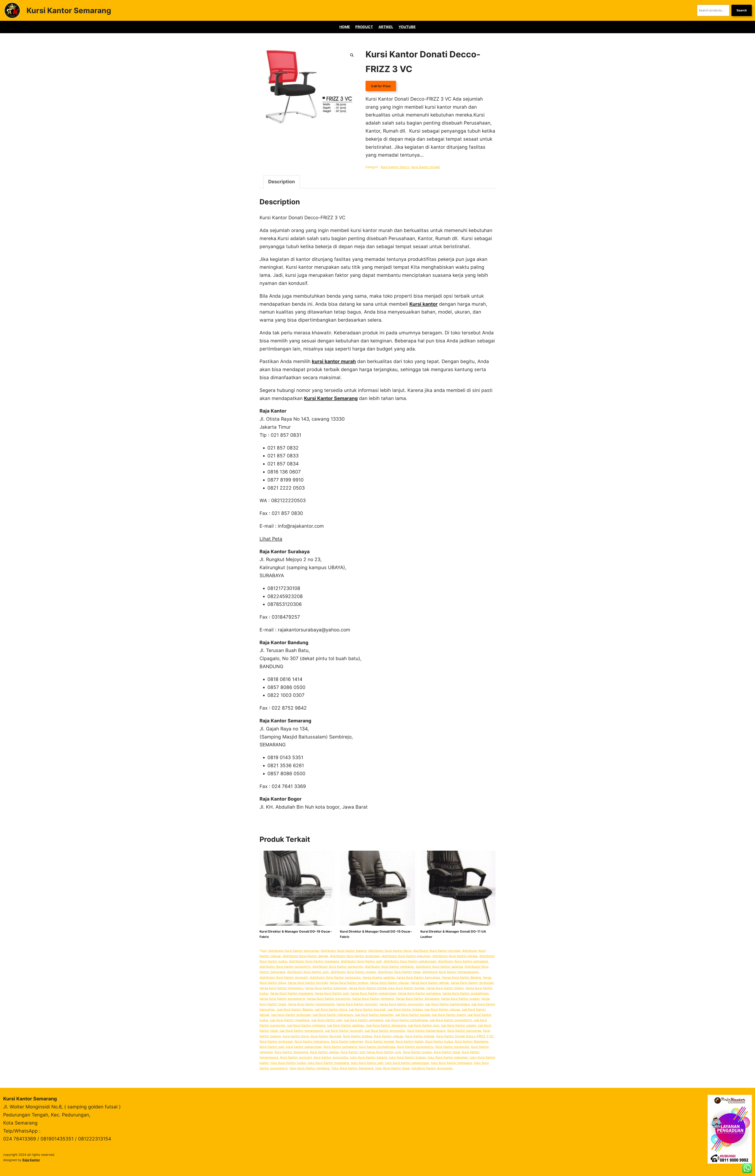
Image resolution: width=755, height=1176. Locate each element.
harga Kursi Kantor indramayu (281, 988)
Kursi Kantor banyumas (464, 1031)
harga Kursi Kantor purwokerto (282, 999)
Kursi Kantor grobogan (276, 1041)
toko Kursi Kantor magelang (328, 1063)
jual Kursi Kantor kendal (412, 1015)
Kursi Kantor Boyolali (326, 1036)
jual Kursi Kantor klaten (449, 1015)
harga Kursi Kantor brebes (349, 983)
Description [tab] (281, 181)
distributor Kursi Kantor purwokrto (285, 967)
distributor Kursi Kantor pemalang (463, 961)
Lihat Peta (271, 539)
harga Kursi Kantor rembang (373, 999)
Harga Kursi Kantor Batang (461, 977)
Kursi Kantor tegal (447, 1052)
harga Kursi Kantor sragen (460, 999)
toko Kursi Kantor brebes (407, 1057)
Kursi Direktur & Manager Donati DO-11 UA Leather (453, 934)
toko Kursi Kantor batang (368, 1057)
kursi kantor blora (296, 1036)
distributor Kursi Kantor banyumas (293, 951)
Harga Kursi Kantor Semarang (417, 999)
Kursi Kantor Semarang (69, 10)
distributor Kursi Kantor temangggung (450, 972)
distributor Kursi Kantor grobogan (355, 956)
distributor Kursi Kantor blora (389, 951)
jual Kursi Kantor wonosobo (385, 1031)
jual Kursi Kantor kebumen (374, 1015)
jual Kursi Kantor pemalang (363, 1020)
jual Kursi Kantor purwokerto (451, 1020)
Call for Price (381, 86)
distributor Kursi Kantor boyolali (436, 951)
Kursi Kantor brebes (357, 1036)
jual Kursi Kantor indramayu (333, 1015)
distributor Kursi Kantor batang (343, 951)
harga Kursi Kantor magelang (291, 993)
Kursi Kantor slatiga (324, 1052)
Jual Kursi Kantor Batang (294, 1009)
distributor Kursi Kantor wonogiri (284, 977)
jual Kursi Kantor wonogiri (344, 1031)
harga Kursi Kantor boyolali (308, 983)
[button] (351, 55)
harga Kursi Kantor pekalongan (373, 993)
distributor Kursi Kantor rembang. (389, 967)
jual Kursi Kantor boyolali (367, 1009)
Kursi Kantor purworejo (452, 1047)
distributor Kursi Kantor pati (361, 961)
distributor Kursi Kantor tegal (399, 972)
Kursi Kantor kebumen (347, 1041)
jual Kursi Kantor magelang (290, 1020)
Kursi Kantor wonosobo (331, 1057)
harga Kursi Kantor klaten (445, 988)
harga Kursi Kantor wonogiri (357, 1004)
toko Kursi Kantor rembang (310, 1068)
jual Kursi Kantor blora (331, 1009)
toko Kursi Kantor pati (367, 1063)
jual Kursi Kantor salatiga (345, 1025)
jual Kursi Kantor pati (326, 1020)
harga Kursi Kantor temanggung (311, 1004)
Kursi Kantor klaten (410, 1041)
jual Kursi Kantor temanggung (301, 1031)
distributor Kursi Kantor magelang (314, 961)
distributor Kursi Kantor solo (308, 972)
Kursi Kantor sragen (417, 1052)
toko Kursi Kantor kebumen (448, 1057)
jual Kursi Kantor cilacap (442, 1009)
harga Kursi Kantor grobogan (472, 983)
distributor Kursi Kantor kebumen (406, 956)
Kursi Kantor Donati (425, 167)
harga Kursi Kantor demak (430, 983)
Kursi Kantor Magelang (471, 1041)
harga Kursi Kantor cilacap (389, 983)
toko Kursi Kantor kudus (288, 1063)
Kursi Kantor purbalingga (377, 1047)
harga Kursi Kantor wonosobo (401, 1004)
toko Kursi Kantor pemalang (451, 1063)
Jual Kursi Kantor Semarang (386, 1025)
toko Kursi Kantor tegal (392, 1068)
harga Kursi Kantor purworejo (329, 999)
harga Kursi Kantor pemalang (419, 993)
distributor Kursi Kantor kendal (455, 956)
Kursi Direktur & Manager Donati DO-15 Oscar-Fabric (376, 934)
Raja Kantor (31, 1160)
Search (742, 10)
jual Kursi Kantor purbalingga (406, 1020)
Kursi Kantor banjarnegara (426, 1031)
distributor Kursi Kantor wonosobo (335, 977)
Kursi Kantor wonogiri (296, 1057)
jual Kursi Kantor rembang (306, 1025)
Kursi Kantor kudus (439, 1041)
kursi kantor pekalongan (304, 1047)
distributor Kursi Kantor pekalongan (410, 961)
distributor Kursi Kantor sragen (353, 972)
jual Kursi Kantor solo (423, 1025)
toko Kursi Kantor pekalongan (407, 1063)
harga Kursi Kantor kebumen (326, 988)
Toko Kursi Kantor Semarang (352, 1068)
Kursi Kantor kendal (379, 1041)
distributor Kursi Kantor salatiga (439, 967)
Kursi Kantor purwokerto (415, 1047)
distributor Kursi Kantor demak (305, 956)
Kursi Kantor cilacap (388, 1036)
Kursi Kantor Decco (395, 167)
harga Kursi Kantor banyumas (418, 977)
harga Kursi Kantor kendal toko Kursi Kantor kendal (386, 988)
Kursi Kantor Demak (420, 1036)
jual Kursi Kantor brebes (405, 1009)
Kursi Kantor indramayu (312, 1041)
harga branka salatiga (379, 977)
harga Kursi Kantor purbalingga (466, 993)
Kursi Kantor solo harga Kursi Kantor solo (371, 1052)
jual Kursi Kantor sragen (458, 1025)
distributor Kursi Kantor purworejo (337, 967)
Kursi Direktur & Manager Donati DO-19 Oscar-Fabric (296, 934)
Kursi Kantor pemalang (340, 1047)
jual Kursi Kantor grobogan (291, 1015)
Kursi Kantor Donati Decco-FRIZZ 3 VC (465, 1036)
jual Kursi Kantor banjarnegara (447, 1004)
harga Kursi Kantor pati (332, 993)
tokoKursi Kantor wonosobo (432, 1068)
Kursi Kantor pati (272, 1047)
